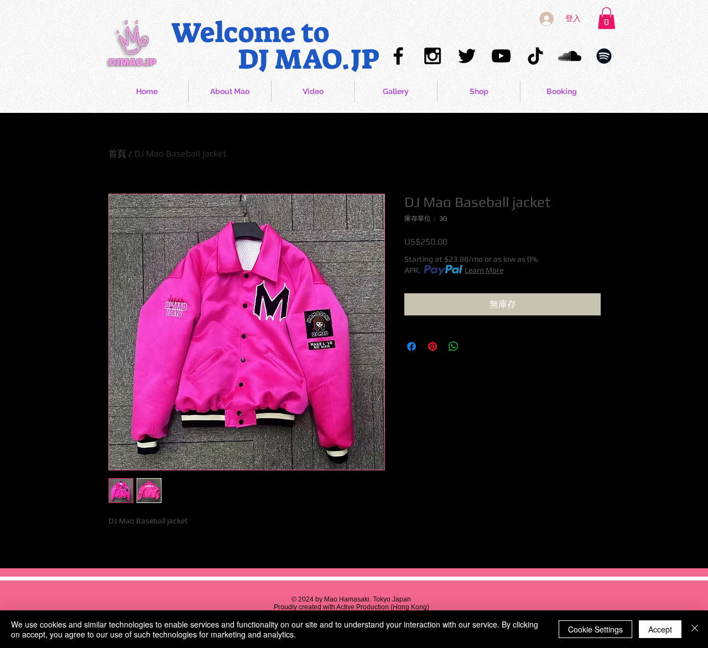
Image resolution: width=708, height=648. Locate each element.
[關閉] (694, 629)
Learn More (484, 270)
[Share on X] (474, 346)
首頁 (117, 153)
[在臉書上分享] (411, 346)
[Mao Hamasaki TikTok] (535, 56)
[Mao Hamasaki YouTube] (501, 56)
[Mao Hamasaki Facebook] (398, 56)
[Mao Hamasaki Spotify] (604, 56)
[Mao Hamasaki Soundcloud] (569, 56)
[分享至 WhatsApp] (453, 346)
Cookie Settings (595, 629)
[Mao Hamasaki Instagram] (432, 56)
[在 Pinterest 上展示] (432, 346)
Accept (660, 629)
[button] (606, 18)
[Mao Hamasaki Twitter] (466, 56)
